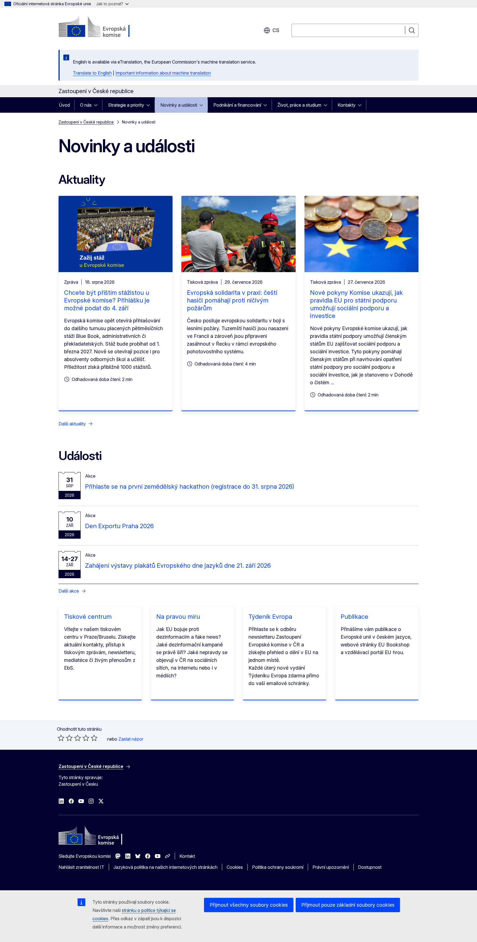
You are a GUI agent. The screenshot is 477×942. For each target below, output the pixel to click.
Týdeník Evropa (270, 616)
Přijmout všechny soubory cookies (249, 905)
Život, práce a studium (299, 105)
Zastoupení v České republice (86, 122)
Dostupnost (369, 867)
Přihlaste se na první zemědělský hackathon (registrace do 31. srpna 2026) (189, 486)
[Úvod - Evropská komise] (103, 28)
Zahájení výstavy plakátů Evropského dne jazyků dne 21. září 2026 (178, 565)
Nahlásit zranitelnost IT (81, 867)
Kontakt (187, 856)
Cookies (235, 867)
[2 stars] (65, 737)
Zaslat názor (130, 739)
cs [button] (275, 30)
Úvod (64, 105)
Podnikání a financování (237, 105)
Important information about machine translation (163, 73)
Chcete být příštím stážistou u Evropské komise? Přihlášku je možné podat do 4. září (107, 300)
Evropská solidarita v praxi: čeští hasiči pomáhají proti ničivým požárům (232, 300)
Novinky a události (178, 105)
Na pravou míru (178, 616)
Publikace (354, 616)
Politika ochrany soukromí (277, 867)
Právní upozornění (330, 867)
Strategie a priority (126, 105)
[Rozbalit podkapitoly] (97, 105)
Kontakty (347, 105)
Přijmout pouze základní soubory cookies (347, 905)
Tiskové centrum (88, 616)
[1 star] (61, 737)
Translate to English (92, 73)
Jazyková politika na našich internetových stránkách (165, 867)
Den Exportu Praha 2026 (119, 526)
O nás (86, 105)
